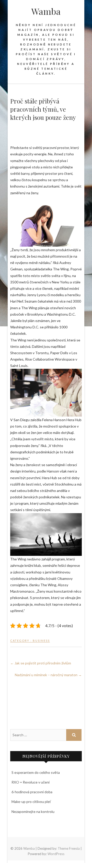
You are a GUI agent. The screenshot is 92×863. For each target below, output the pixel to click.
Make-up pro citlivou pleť (31, 801)
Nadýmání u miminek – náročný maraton (48, 675)
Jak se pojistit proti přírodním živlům (40, 663)
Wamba (46, 11)
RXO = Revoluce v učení (31, 782)
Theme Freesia (69, 848)
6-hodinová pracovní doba (32, 792)
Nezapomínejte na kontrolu (33, 811)
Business (41, 640)
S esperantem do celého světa (36, 772)
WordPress (56, 854)
